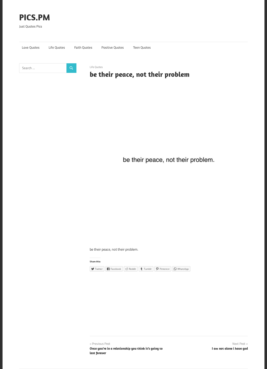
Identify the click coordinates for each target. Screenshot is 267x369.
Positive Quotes (112, 47)
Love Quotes (30, 47)
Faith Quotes (83, 47)
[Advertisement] (169, 302)
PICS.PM (34, 17)
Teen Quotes (142, 47)
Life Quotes (57, 47)
